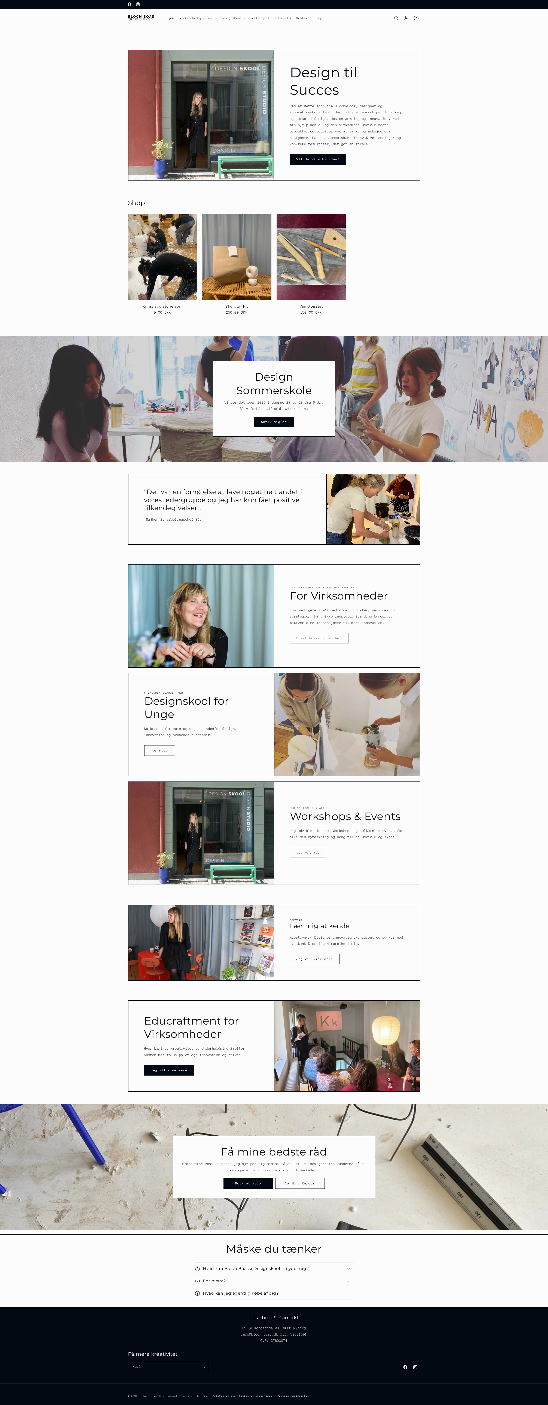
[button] (198, 18)
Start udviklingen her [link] (319, 638)
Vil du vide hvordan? (318, 159)
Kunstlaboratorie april (162, 306)
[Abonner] (203, 1366)
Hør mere (159, 750)
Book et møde (248, 1183)
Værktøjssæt (311, 306)
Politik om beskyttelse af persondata (242, 1395)
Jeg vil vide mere (314, 959)
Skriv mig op (274, 422)
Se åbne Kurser (300, 1183)
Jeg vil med (308, 852)
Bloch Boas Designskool (159, 1395)
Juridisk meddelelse (293, 1395)
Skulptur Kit (237, 306)
